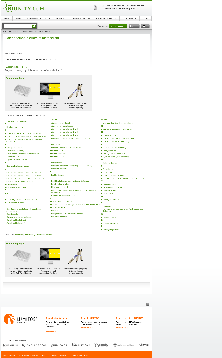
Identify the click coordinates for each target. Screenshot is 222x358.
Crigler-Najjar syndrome (16, 187)
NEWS (18, 19)
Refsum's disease (110, 163)
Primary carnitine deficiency (114, 154)
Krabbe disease (57, 175)
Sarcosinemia (108, 169)
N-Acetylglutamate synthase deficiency (118, 129)
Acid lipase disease (14, 148)
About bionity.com (56, 318)
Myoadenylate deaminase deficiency (118, 123)
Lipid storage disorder (60, 187)
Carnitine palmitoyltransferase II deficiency (23, 175)
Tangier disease (109, 184)
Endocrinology (30, 235)
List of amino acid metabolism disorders (22, 154)
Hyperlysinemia (57, 150)
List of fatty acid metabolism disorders (21, 200)
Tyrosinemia (108, 194)
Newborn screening (14, 127)
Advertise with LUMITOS (130, 318)
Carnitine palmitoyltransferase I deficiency (23, 172)
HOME (6, 19)
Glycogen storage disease (62, 126)
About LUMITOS (90, 318)
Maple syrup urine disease (62, 202)
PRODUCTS (61, 19)
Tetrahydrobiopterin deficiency (115, 187)
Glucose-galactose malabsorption (20, 217)
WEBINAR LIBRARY (81, 19)
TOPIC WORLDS (130, 19)
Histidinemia (56, 144)
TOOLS (146, 19)
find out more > (52, 331)
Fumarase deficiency (15, 203)
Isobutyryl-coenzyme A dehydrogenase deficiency (71, 166)
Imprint (44, 355)
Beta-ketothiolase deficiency (18, 166)
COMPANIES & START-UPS (38, 19)
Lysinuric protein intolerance (63, 195)
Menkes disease (58, 208)
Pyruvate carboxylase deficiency (116, 157)
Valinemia (107, 206)
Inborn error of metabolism (17, 121)
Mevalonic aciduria (59, 217)
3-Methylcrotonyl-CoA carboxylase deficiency (24, 133)
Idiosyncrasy (56, 163)
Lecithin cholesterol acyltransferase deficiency (70, 181)
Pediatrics (18, 235)
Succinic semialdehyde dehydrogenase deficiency (123, 178)
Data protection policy (80, 355)
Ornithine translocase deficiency (116, 142)
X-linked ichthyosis (110, 223)
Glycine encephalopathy (61, 123)
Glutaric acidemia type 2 (16, 220)
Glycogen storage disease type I (64, 129)
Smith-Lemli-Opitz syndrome (114, 175)
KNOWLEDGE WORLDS (106, 19)
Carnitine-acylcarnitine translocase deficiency (25, 178)
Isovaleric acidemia (59, 169)
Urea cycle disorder (111, 200)
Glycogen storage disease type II (64, 132)
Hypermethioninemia (60, 153)
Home (5, 31)
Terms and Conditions (60, 355)
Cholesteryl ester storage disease (20, 181)
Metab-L (54, 211)
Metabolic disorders (45, 235)
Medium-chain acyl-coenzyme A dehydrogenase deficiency (75, 205)
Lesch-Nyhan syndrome (61, 184)
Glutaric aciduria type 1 (15, 223)
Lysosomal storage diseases (17, 67)
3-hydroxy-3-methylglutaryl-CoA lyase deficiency (26, 136)
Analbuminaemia (13, 157)
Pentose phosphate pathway (114, 148)
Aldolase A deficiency (15, 151)
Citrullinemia (11, 184)
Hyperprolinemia (58, 157)
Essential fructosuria (14, 194)
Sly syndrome (108, 172)
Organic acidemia (110, 135)
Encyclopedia (14, 31)
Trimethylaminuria (110, 191)
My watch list (102, 26)
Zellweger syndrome (111, 230)
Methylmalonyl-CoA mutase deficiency (67, 214)
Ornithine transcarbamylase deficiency (118, 139)
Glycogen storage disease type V (64, 135)
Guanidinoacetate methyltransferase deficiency (70, 138)
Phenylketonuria (109, 151)
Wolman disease (109, 217)
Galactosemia (12, 214)
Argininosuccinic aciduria (16, 160)
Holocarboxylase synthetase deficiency (67, 147)
